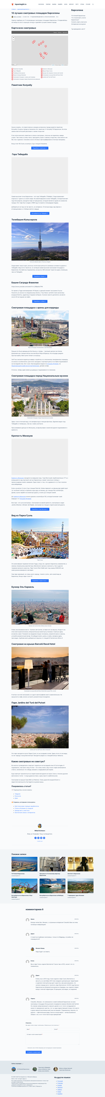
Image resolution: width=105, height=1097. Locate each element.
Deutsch (60, 1087)
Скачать (60, 32)
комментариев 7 (44, 897)
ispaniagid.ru (20, 4)
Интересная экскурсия (78, 24)
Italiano (60, 1089)
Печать (55, 32)
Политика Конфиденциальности (20, 1086)
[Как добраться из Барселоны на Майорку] (53, 886)
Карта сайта (32, 1086)
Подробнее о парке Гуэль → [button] (39, 580)
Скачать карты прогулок (79, 22)
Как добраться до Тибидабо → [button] (40, 213)
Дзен (16, 798)
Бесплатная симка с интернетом (25, 812)
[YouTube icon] (44, 838)
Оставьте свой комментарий (34, 1034)
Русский (88, 4)
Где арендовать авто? (78, 29)
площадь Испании (52, 364)
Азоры (65, 4)
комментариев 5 (72, 897)
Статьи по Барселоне (49, 16)
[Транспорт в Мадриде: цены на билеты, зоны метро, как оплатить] (35, 1069)
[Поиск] (93, 4)
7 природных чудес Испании (76, 895)
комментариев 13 (72, 875)
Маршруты (39, 1086)
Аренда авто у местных (22, 810)
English (60, 1085)
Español (60, 1094)
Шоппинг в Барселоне (74, 873)
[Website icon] (38, 838)
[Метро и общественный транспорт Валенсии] (56, 1069)
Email (56, 1029)
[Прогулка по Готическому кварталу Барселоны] (53, 864)
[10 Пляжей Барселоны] (24, 864)
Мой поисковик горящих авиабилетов (27, 806)
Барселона (41, 4)
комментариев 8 (16, 899)
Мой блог (71, 4)
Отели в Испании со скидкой (24, 808)
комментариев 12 (16, 875)
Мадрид (54, 4)
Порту (77, 4)
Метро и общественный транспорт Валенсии (65, 1069)
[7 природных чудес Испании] (81, 886)
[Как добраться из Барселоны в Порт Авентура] (24, 886)
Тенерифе (48, 4)
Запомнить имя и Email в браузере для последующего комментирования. (45, 1047)
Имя (28, 1029)
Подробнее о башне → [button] (40, 276)
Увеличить (65, 32)
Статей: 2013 (39, 841)
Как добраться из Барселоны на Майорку (51, 895)
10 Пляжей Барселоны (18, 873)
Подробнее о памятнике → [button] (40, 148)
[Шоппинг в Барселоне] (81, 864)
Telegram (17, 794)
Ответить (76, 919)
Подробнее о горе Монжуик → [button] (40, 509)
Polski (59, 1091)
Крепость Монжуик (18, 478)
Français (60, 1083)
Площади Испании (25, 498)
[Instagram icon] (41, 838)
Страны (82, 4)
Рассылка (18, 796)
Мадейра (60, 4)
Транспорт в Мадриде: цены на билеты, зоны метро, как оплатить (44, 1069)
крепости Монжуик (20, 496)
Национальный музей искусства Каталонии (25, 366)
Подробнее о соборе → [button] (40, 301)
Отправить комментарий (33, 1052)
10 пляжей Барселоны (78, 15)
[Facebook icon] (35, 838)
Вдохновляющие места (38, 16)
